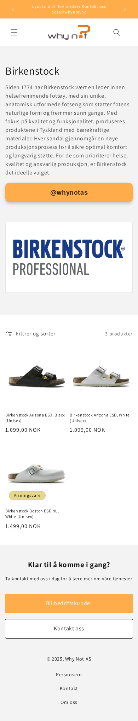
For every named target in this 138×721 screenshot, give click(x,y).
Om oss (69, 702)
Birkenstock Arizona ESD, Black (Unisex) (35, 417)
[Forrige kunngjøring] (13, 9)
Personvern (69, 674)
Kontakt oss (69, 628)
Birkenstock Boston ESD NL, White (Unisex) (32, 513)
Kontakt (69, 688)
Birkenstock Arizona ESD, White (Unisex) (100, 417)
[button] (14, 32)
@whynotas (69, 192)
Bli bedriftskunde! (69, 603)
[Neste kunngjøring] (125, 9)
